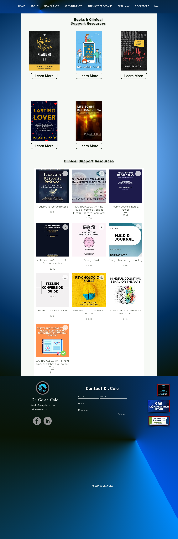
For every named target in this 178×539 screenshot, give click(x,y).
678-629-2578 (41, 409)
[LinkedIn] (48, 421)
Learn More (44, 76)
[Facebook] (37, 421)
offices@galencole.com (46, 405)
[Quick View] (52, 186)
